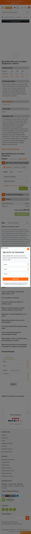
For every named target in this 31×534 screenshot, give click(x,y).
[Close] (28, 249)
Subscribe (15, 279)
